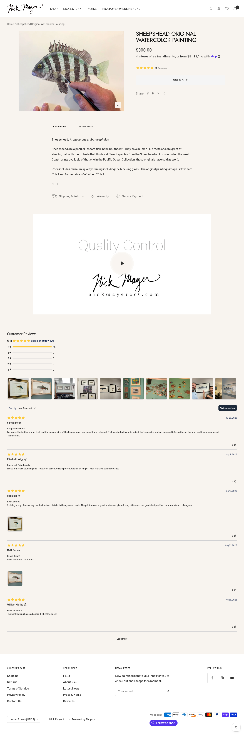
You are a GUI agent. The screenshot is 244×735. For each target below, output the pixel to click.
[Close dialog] (241, 3)
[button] (86, 383)
